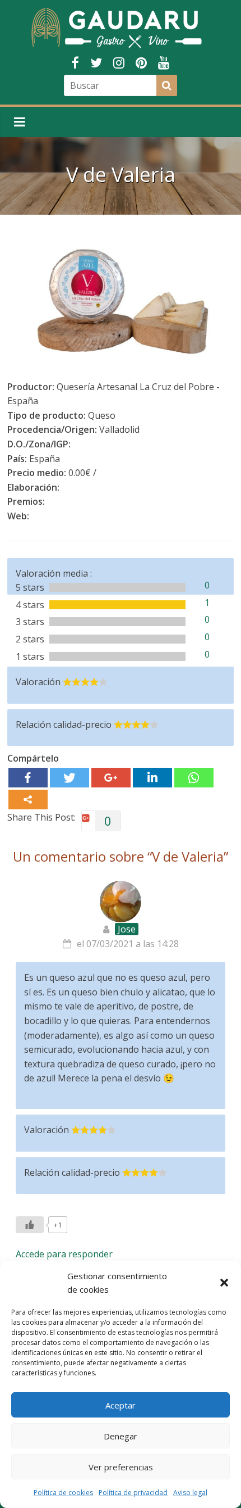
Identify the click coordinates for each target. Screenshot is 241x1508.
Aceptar (120, 1405)
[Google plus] (111, 777)
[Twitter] (69, 777)
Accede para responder (64, 1254)
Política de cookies (63, 1492)
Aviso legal (190, 1492)
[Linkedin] (152, 777)
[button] (224, 1282)
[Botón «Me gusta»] (30, 1224)
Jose (127, 929)
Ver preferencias (121, 1467)
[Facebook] (28, 777)
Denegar (120, 1436)
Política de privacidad (133, 1492)
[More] (28, 799)
